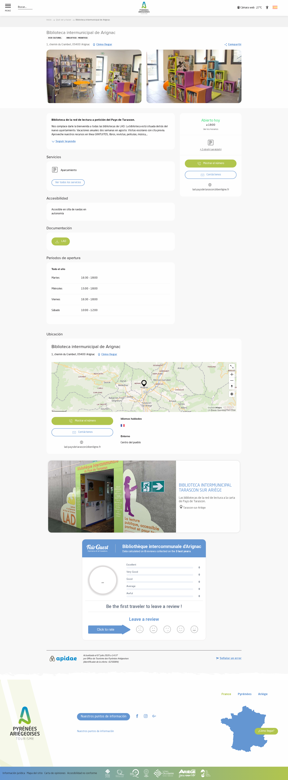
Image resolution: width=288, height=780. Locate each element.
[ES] (275, 7)
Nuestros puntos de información (103, 716)
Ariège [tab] (263, 694)
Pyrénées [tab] (245, 694)
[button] (22, 7)
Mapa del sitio (35, 773)
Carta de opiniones (55, 773)
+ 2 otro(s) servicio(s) (211, 149)
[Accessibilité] (267, 7)
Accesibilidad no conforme (82, 773)
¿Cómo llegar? (266, 731)
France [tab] (226, 694)
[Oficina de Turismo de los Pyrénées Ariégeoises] (144, 8)
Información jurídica (13, 773)
